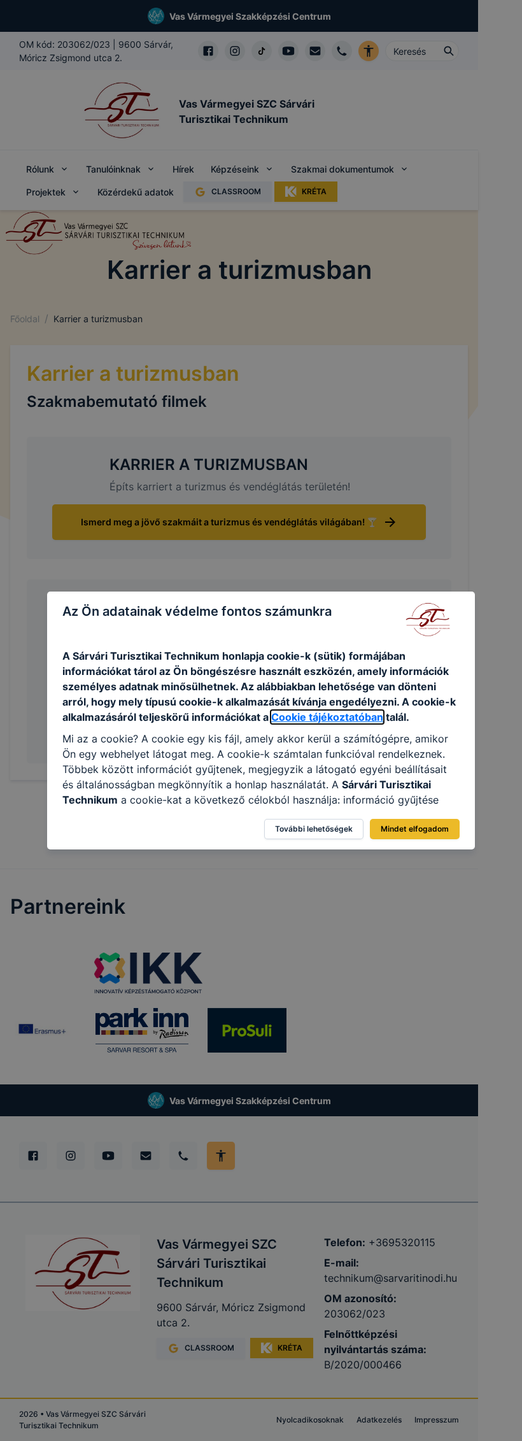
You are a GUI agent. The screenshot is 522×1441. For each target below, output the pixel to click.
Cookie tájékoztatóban (327, 717)
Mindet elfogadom (415, 829)
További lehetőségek (314, 829)
